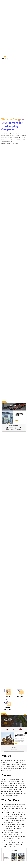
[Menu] (23, 58)
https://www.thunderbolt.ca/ (10, 143)
